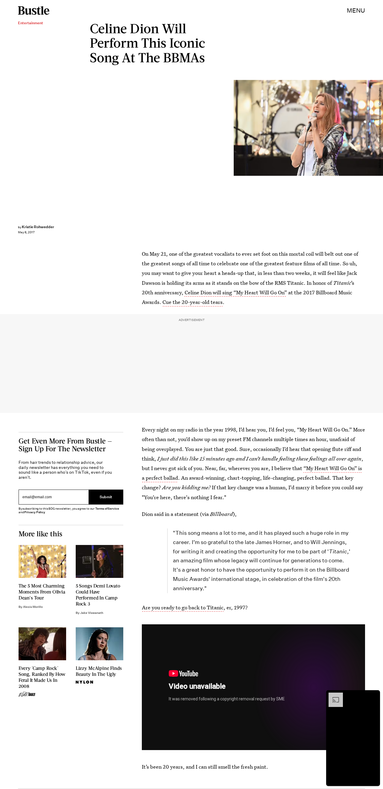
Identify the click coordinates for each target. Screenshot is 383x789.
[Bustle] (33, 10)
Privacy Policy (34, 512)
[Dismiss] (373, 695)
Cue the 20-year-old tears (192, 302)
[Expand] (333, 695)
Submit (106, 497)
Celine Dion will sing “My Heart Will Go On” (236, 292)
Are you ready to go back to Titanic (183, 607)
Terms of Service (107, 509)
